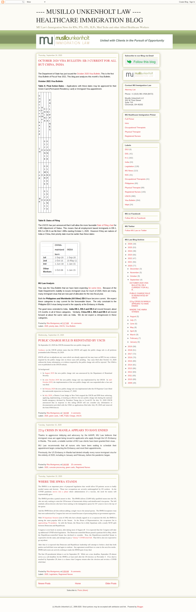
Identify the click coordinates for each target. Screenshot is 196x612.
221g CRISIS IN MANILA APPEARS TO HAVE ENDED (73, 430)
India (127, 162)
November (134, 272)
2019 (130, 346)
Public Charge (69, 416)
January (133, 342)
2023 (130, 255)
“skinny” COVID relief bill (82, 538)
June (132, 324)
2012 (130, 372)
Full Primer (129, 119)
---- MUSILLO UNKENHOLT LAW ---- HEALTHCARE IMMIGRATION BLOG (89, 15)
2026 (130, 244)
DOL (127, 154)
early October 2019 (52, 380)
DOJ (127, 149)
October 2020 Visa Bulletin (88, 74)
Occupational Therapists (135, 127)
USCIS (62, 326)
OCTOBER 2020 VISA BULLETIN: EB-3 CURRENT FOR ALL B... (139, 286)
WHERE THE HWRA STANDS (57, 481)
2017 (130, 354)
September (135, 280)
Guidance (41, 350)
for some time (95, 288)
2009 (130, 383)
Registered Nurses (83, 467)
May (132, 327)
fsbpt (127, 204)
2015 (130, 361)
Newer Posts (44, 583)
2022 (130, 258)
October (133, 276)
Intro (127, 123)
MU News (129, 171)
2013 (130, 368)
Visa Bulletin (70, 326)
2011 (130, 375)
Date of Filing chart (105, 225)
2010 (130, 379)
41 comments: (77, 323)
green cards (53, 416)
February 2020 (50, 389)
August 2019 (49, 373)
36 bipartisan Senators (50, 518)
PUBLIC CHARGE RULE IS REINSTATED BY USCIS (71, 340)
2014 (130, 365)
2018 (130, 350)
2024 (130, 251)
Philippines (129, 183)
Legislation (53, 574)
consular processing (57, 467)
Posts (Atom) (83, 590)
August (133, 316)
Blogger (140, 607)
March (133, 335)
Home (78, 583)
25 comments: (77, 465)
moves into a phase (60, 492)
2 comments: (76, 413)
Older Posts (110, 583)
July (132, 320)
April (132, 331)
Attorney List (130, 90)
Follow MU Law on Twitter (136, 230)
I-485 (61, 416)
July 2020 (48, 395)
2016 (130, 357)
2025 (130, 247)
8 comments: (76, 571)
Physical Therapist (132, 132)
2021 (130, 262)
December (134, 269)
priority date (53, 326)
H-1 (126, 158)
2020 (46, 326)
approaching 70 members (47, 523)
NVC (127, 175)
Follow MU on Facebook (135, 218)
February (134, 338)
